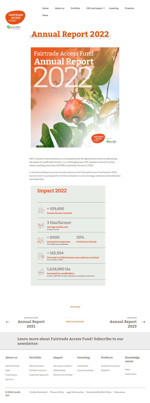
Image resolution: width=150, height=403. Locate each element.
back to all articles (75, 321)
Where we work (36, 366)
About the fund (12, 366)
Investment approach (38, 374)
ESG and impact (94, 8)
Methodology (59, 370)
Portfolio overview (37, 370)
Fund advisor (11, 374)
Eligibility (105, 370)
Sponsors (9, 379)
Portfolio (75, 8)
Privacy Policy (57, 392)
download (75, 306)
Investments (82, 366)
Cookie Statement (38, 392)
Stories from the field (62, 374)
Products (129, 8)
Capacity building (85, 370)
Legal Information (75, 392)
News (45, 15)
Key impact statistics (62, 366)
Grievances (119, 392)
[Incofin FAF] (22, 18)
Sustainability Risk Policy (98, 392)
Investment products (110, 366)
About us (59, 8)
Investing (113, 8)
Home (45, 8)
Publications (131, 374)
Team (7, 370)
